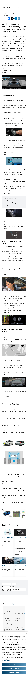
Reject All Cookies (14, 668)
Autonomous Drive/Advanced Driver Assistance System (11, 589)
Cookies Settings (14, 664)
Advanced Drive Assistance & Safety (7, 613)
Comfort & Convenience (8, 586)
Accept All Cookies (14, 672)
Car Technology (6, 584)
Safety (14, 584)
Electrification (18, 608)
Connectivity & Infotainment (7, 619)
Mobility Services (19, 613)
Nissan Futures (18, 624)
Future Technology (8, 624)
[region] (14, 653)
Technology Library (8, 608)
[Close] (26, 633)
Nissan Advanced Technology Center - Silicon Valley (8, 629)
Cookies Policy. (6, 660)
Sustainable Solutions (17, 619)
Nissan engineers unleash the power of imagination (19, 629)
